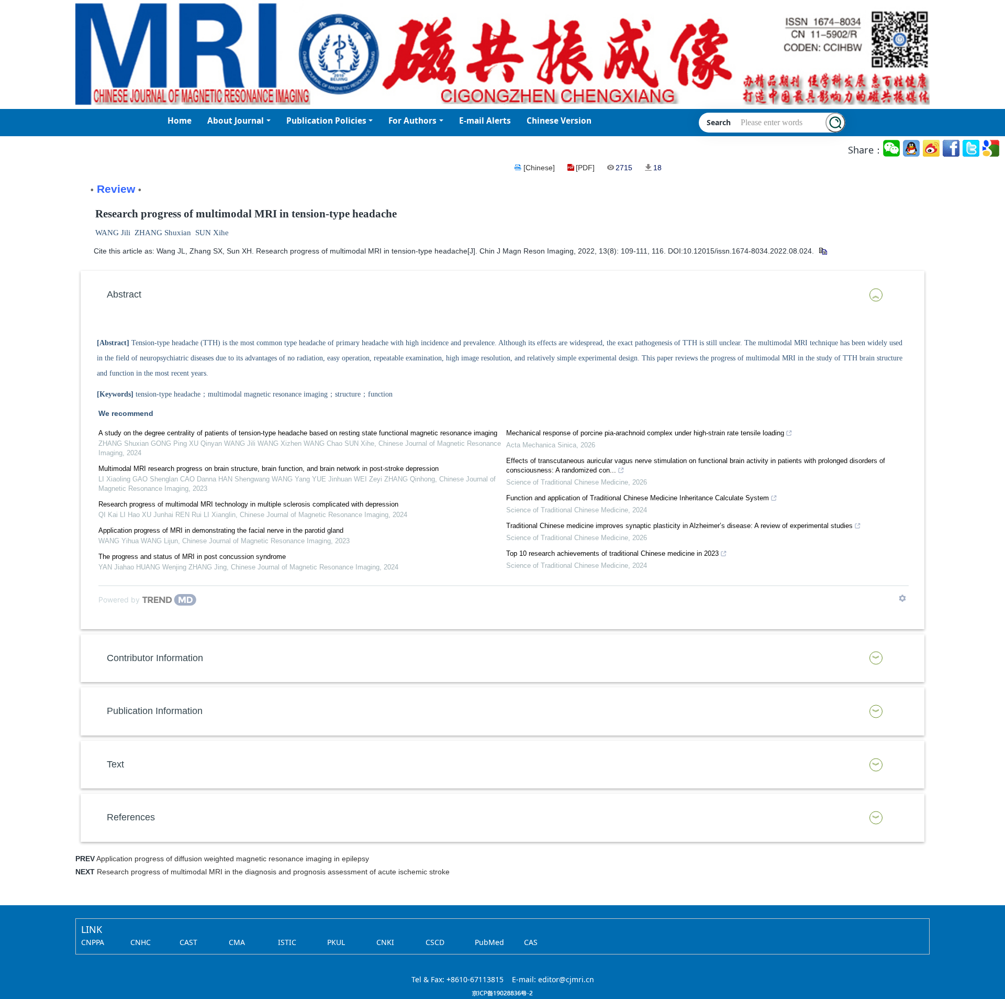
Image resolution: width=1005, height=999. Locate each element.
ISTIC (287, 942)
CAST (188, 942)
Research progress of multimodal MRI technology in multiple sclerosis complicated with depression (248, 504)
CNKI (385, 942)
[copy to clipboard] (822, 251)
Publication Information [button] (155, 711)
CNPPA (92, 942)
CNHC (140, 942)
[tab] (502, 295)
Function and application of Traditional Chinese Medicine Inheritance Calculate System (637, 498)
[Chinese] (539, 167)
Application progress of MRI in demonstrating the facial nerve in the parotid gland (220, 530)
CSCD (435, 942)
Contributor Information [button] (155, 658)
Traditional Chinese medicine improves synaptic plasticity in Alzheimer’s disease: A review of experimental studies (679, 526)
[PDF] (585, 167)
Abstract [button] (124, 294)
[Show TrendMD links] (902, 598)
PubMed (489, 942)
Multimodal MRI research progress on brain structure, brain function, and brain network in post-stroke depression (268, 469)
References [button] (131, 817)
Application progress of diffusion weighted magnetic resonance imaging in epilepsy (232, 858)
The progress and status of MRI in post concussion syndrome (192, 557)
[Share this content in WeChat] (892, 148)
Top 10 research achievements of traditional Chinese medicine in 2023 (612, 553)
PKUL (336, 942)
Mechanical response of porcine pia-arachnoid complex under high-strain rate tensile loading (645, 433)
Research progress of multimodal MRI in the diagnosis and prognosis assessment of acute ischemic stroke (273, 872)
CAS (531, 942)
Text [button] (115, 764)
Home (180, 120)
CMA (237, 942)
